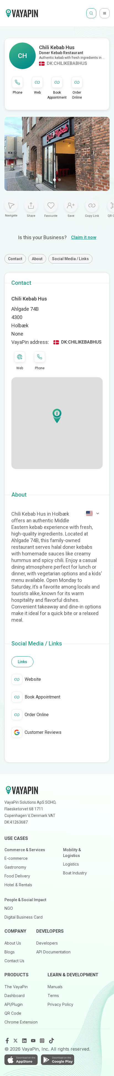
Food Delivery (17, 876)
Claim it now (83, 237)
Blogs (9, 952)
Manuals (55, 986)
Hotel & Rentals (18, 884)
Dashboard (14, 995)
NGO (8, 908)
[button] (57, 416)
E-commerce (16, 858)
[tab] (22, 661)
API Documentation (53, 952)
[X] (16, 1040)
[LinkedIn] (25, 1040)
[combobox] (93, 513)
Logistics (71, 864)
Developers (47, 943)
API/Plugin (13, 1004)
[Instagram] (42, 1040)
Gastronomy (15, 867)
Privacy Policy (60, 1004)
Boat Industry (75, 873)
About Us (12, 943)
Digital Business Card (23, 917)
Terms (53, 995)
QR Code (12, 1013)
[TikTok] (51, 1040)
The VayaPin (16, 986)
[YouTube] (34, 1040)
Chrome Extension (21, 1022)
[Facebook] (7, 1040)
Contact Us (14, 960)
